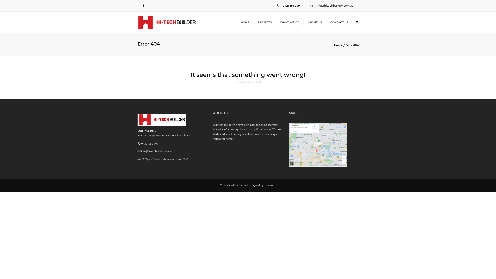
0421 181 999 (291, 5)
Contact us (339, 22)
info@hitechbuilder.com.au (334, 5)
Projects (264, 22)
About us (315, 22)
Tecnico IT (270, 185)
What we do (290, 22)
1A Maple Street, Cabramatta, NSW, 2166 (165, 159)
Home (245, 22)
